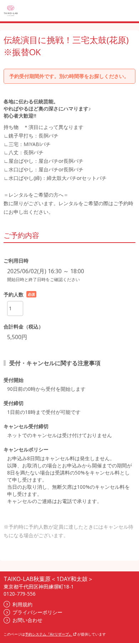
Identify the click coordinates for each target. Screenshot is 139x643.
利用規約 (22, 604)
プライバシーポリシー (37, 612)
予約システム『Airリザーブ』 (48, 634)
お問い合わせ (27, 620)
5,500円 (17, 337)
